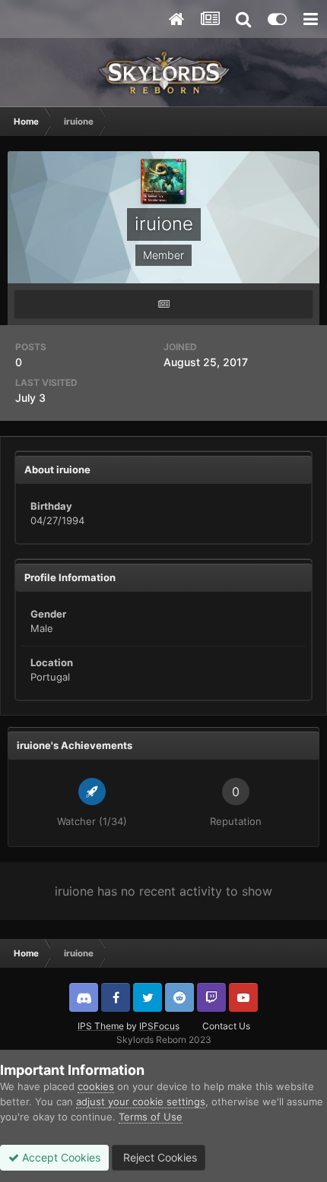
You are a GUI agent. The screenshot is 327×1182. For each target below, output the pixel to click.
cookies (96, 1086)
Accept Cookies (59, 1157)
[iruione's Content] (163, 304)
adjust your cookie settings (140, 1101)
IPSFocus (159, 1026)
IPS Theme (101, 1026)
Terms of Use (151, 1117)
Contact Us (226, 1026)
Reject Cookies (158, 1157)
